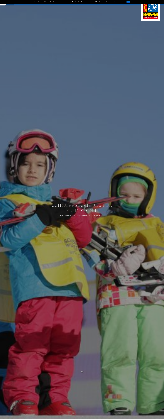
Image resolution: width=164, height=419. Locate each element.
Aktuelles (100, 215)
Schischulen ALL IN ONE (85, 215)
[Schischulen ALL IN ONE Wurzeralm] (150, 10)
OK (128, 2)
